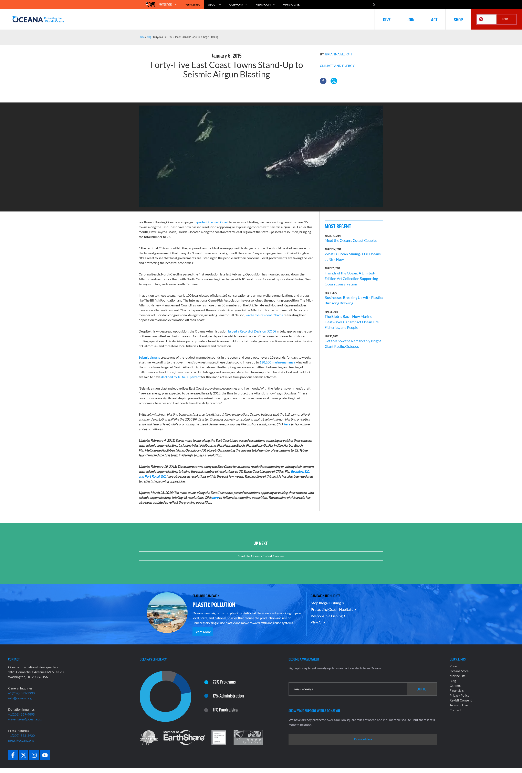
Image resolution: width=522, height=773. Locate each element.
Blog (149, 37)
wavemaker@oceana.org (25, 719)
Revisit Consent (461, 700)
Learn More (203, 632)
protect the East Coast (213, 222)
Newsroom (263, 4)
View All (316, 622)
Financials (457, 690)
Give (387, 19)
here (215, 497)
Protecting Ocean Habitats (332, 609)
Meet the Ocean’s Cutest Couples (351, 240)
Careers (455, 685)
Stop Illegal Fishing (326, 603)
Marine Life (458, 676)
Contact (455, 710)
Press (453, 666)
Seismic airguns (149, 357)
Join (411, 19)
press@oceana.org (21, 740)
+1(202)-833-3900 (21, 693)
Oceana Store (459, 671)
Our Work (236, 4)
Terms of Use (459, 705)
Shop (458, 19)
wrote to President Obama (264, 315)
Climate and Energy (337, 65)
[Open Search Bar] (374, 4)
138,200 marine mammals (278, 362)
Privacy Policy (459, 695)
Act (434, 19)
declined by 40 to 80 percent (181, 377)
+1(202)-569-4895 (21, 714)
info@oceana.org (20, 698)
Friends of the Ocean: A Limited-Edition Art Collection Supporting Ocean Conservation (351, 278)
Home (142, 37)
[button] (323, 81)
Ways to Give (291, 4)
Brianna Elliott (339, 54)
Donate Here (363, 739)
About (212, 4)
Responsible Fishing (327, 616)
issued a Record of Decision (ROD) (252, 331)
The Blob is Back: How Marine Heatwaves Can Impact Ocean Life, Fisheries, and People (352, 322)
